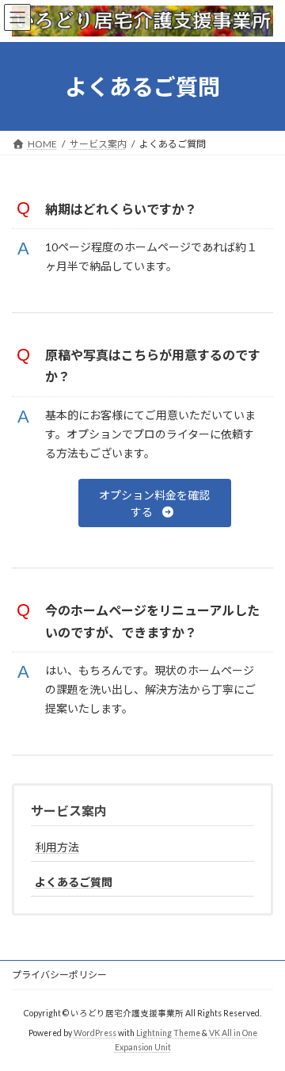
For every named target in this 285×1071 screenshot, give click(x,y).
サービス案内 (69, 810)
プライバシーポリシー (59, 975)
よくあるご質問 (73, 882)
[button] (155, 503)
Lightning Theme (168, 1032)
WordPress (95, 1032)
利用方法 (57, 847)
